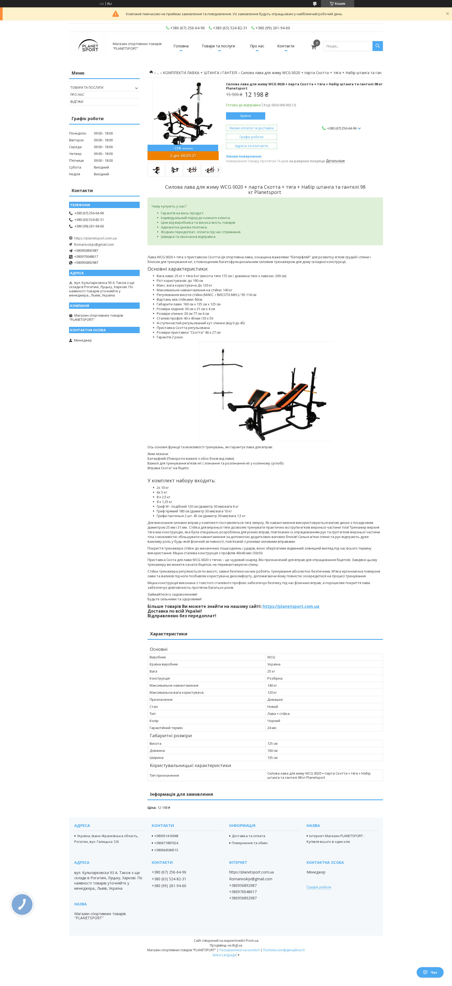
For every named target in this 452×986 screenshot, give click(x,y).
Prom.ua (252, 940)
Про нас (257, 45)
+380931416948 (166, 835)
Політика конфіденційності (284, 950)
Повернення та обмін (250, 843)
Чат (434, 972)
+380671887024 (166, 843)
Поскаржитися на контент (239, 950)
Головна (181, 45)
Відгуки (76, 101)
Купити (245, 116)
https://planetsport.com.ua (291, 606)
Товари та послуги (218, 45)
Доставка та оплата (248, 835)
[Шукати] (377, 46)
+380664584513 (166, 850)
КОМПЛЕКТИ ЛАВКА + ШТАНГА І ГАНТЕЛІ (200, 72)
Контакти (285, 45)
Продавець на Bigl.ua (226, 945)
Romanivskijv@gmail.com (94, 244)
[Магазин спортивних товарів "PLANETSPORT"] (88, 46)
